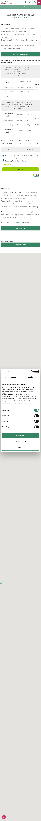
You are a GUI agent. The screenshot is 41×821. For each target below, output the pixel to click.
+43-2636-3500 (26, 2)
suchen (20, 169)
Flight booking (20, 245)
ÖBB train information (21, 54)
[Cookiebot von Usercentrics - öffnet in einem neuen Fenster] (30, 371)
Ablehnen (20, 448)
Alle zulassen (20, 435)
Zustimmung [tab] (10, 377)
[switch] (36, 415)
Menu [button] (22, 7)
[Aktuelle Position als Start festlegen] (37, 155)
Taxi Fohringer (20, 228)
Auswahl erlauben (20, 441)
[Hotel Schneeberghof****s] (6, 2)
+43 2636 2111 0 (17, 222)
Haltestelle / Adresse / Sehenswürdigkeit (18, 155)
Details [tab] (30, 377)
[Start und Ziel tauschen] (37, 160)
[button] (30, 2)
